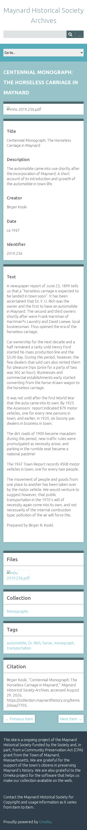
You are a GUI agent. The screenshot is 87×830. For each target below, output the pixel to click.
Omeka (45, 822)
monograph (64, 643)
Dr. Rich (34, 643)
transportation (19, 648)
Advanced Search (79, 34)
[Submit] (71, 34)
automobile (16, 643)
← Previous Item (19, 719)
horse (47, 643)
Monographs (17, 611)
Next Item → (71, 719)
